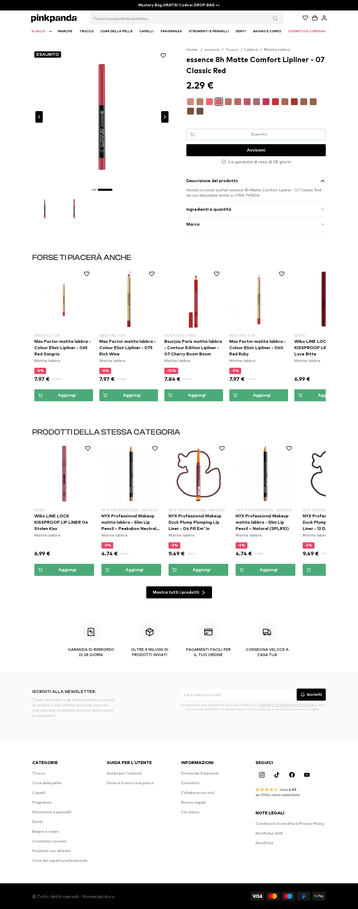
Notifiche (264, 843)
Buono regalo (193, 802)
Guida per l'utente (124, 773)
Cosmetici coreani (49, 841)
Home (194, 50)
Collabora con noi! (198, 793)
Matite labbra (277, 50)
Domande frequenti (200, 773)
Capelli (38, 793)
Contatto (190, 783)
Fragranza (42, 802)
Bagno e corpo (45, 832)
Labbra (251, 50)
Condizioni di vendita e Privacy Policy (290, 824)
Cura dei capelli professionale (60, 861)
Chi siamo (190, 812)
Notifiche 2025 (269, 833)
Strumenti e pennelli (51, 812)
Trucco (232, 50)
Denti (37, 822)
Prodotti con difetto (51, 851)
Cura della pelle (46, 783)
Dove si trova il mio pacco (130, 783)
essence (212, 50)
